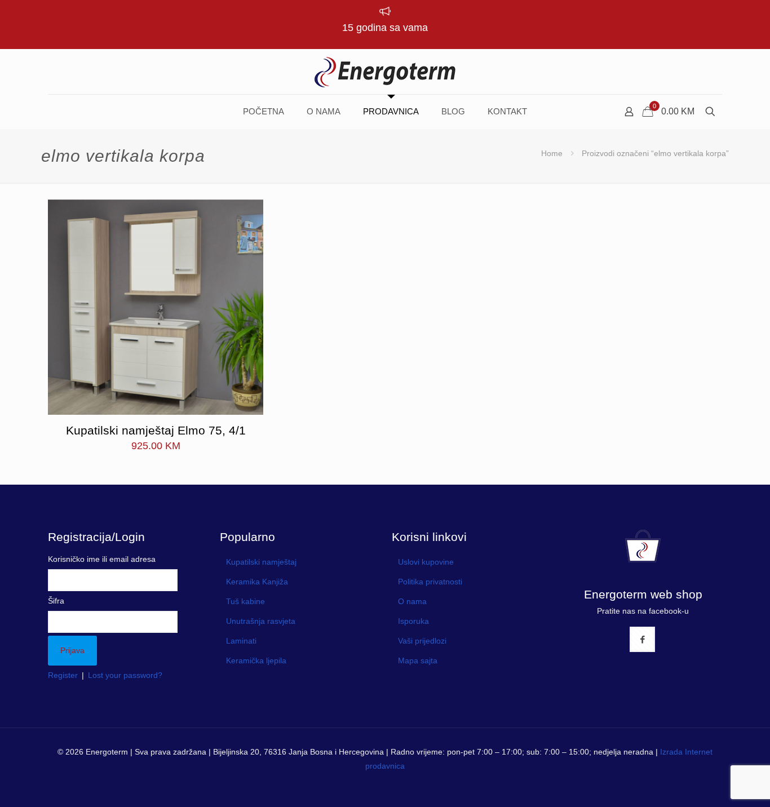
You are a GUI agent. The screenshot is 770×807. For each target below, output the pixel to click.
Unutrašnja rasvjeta (260, 621)
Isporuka (413, 621)
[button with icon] (642, 639)
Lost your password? (125, 675)
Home (552, 153)
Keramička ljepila (256, 660)
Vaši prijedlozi (422, 640)
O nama (412, 601)
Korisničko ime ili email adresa (102, 559)
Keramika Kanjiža (257, 581)
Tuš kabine (245, 601)
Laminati (241, 640)
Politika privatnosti (430, 581)
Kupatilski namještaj (261, 561)
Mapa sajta (417, 660)
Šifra (56, 600)
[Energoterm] (385, 71)
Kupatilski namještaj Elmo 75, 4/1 (156, 430)
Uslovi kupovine (426, 561)
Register (63, 675)
